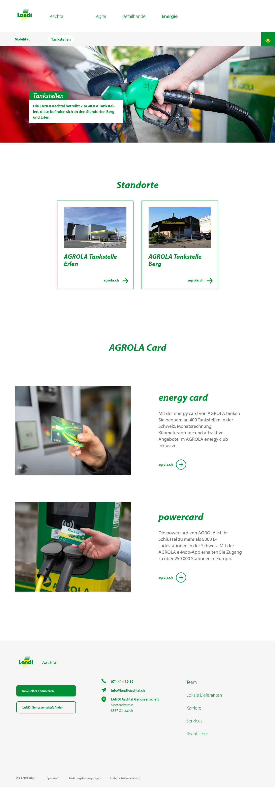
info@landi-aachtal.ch (128, 690)
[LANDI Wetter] (268, 39)
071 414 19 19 (122, 681)
